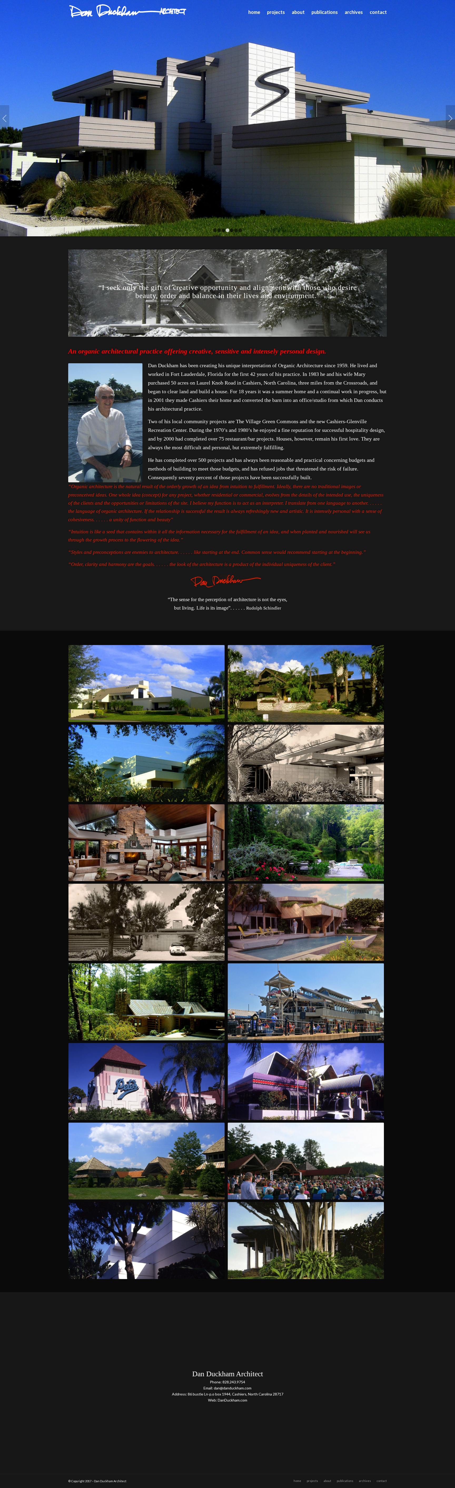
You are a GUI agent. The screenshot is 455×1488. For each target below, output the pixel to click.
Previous (4, 118)
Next (450, 118)
